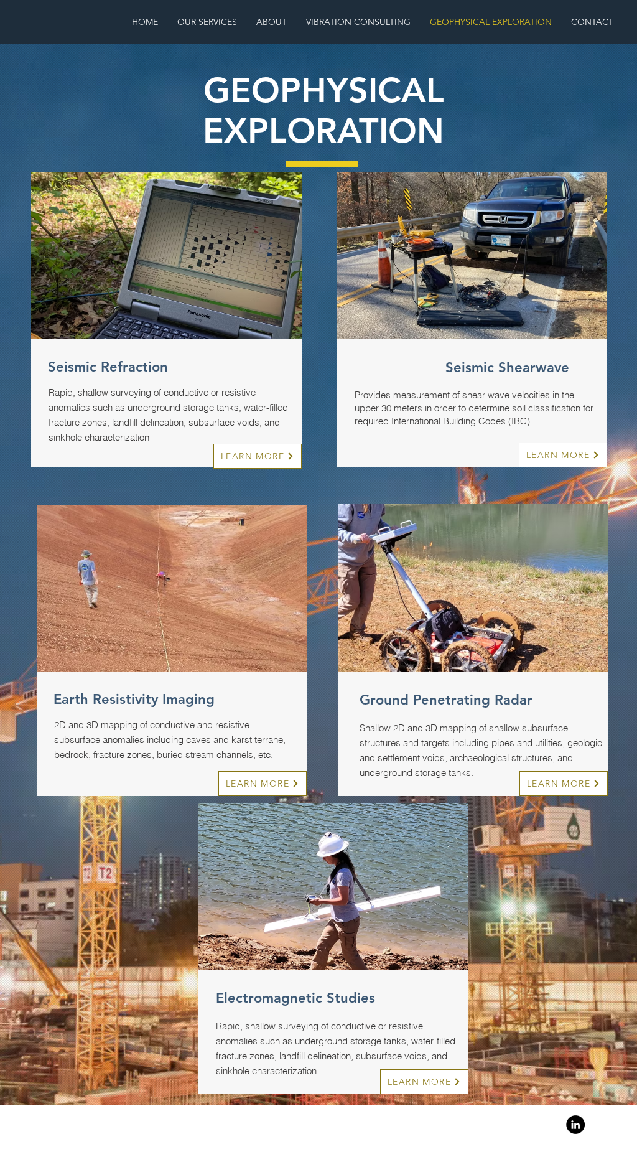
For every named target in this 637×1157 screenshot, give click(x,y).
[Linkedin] (575, 1124)
